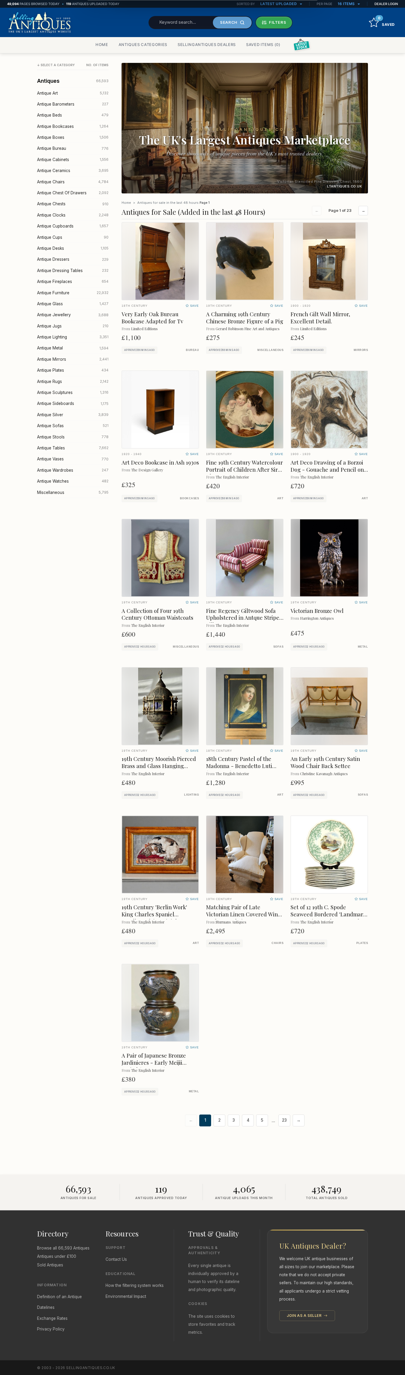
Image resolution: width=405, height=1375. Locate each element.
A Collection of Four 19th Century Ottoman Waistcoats (157, 614)
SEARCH (228, 22)
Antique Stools (73, 437)
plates (362, 943)
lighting (191, 794)
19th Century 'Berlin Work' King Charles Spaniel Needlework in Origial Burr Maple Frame (156, 917)
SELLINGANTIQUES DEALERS (207, 44)
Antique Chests (73, 203)
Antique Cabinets (73, 159)
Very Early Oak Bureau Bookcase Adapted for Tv (152, 317)
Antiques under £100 (56, 1256)
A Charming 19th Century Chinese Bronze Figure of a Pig (244, 317)
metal (363, 646)
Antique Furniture (73, 292)
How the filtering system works (135, 1285)
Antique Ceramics (73, 170)
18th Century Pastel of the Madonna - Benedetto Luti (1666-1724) (239, 766)
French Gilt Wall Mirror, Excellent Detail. (320, 317)
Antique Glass (73, 303)
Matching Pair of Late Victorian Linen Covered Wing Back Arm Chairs (243, 914)
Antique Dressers (73, 259)
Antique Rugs (73, 381)
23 (284, 1120)
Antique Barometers (73, 104)
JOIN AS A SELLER (305, 1315)
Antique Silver (73, 414)
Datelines (46, 1307)
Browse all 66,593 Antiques (63, 1248)
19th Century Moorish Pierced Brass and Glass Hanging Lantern (159, 766)
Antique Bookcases (73, 126)
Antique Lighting (73, 337)
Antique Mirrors (73, 359)
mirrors (361, 350)
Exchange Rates (52, 1318)
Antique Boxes (73, 137)
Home (126, 203)
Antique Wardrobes (73, 470)
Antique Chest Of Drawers (73, 192)
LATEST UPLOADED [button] (279, 3)
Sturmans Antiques (231, 921)
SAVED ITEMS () (263, 44)
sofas (278, 646)
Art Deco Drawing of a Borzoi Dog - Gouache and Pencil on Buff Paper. (327, 469)
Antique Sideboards (73, 403)
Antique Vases (73, 459)
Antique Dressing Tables (73, 270)
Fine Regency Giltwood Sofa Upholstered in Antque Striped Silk (244, 618)
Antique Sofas (73, 425)
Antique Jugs (73, 326)
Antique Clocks (73, 215)
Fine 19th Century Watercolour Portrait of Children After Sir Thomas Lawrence (244, 469)
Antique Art (73, 93)
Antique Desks (73, 248)
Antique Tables (73, 448)
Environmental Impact (126, 1296)
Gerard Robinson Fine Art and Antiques (248, 328)
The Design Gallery (147, 469)
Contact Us (116, 1259)
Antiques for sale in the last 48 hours (168, 203)
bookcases (189, 498)
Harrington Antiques (317, 618)
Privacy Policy (51, 1329)
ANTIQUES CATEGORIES (143, 44)
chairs (277, 943)
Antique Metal (73, 348)
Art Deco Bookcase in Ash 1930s (160, 462)
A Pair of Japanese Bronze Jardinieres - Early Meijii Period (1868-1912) (154, 1062)
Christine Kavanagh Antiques (324, 773)
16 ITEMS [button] (347, 3)
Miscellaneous (73, 492)
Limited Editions (144, 328)
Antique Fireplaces (73, 281)
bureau (192, 350)
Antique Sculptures (73, 392)
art (280, 498)
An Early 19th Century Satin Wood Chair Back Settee (325, 762)
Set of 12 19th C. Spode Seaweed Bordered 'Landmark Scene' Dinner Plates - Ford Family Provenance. (328, 917)
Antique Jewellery (73, 314)
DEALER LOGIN (386, 4)
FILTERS (277, 22)
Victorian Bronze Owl (317, 610)
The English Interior (232, 476)
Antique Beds (73, 115)
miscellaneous (270, 350)
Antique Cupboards (73, 226)
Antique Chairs (73, 181)
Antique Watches (73, 481)
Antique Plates (73, 370)
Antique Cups (73, 237)
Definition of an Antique (59, 1296)
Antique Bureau (73, 148)
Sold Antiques (50, 1265)
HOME (101, 44)
